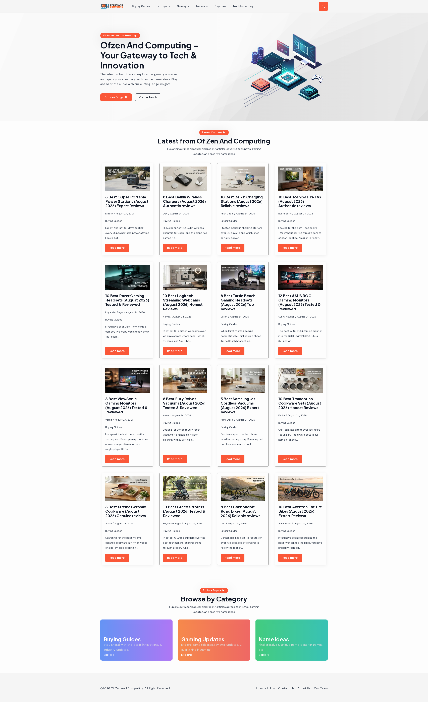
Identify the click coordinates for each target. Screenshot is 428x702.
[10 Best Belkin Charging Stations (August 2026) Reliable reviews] (243, 179)
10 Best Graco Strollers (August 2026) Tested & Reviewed (184, 511)
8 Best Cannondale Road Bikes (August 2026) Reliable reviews (240, 511)
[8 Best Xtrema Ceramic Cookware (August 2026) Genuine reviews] (127, 488)
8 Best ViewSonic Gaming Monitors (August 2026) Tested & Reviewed (126, 405)
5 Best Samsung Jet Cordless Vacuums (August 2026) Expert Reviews (240, 405)
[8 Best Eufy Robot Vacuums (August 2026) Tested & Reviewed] (185, 380)
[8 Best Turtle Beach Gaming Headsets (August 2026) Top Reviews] (243, 277)
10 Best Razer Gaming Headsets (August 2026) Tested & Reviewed (127, 300)
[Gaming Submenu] (190, 6)
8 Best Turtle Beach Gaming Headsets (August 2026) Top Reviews (238, 302)
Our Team (321, 688)
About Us (304, 688)
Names (200, 6)
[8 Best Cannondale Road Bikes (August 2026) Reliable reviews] (243, 488)
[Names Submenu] (208, 6)
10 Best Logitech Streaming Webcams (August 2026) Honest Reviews (183, 302)
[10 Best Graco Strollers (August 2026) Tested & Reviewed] (185, 488)
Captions (220, 6)
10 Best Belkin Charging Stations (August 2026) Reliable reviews (242, 201)
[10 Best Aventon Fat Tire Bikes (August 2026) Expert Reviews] (300, 488)
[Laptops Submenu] (170, 6)
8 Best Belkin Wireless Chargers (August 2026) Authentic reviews (184, 201)
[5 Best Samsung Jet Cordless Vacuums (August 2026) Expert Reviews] (243, 380)
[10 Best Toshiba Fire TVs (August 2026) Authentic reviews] (300, 179)
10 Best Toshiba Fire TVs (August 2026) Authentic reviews (299, 201)
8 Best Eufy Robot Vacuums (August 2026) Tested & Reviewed (184, 403)
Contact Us (286, 688)
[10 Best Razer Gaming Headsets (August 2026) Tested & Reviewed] (127, 277)
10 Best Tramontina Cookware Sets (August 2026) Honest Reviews (299, 403)
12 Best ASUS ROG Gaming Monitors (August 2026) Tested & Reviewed (299, 302)
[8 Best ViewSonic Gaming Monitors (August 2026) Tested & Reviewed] (127, 380)
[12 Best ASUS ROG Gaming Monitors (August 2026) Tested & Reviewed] (300, 277)
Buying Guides (141, 6)
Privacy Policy (265, 688)
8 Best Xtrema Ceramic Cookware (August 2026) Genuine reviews (125, 511)
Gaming (182, 6)
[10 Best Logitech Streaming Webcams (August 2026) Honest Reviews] (185, 277)
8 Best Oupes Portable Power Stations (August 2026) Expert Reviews (126, 201)
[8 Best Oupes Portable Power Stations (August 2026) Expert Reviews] (127, 179)
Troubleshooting (243, 6)
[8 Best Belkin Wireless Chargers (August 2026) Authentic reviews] (185, 179)
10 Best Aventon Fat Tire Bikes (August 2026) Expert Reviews (300, 511)
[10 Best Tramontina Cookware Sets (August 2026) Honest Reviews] (300, 380)
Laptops (162, 6)
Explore (109, 655)
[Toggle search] (323, 6)
